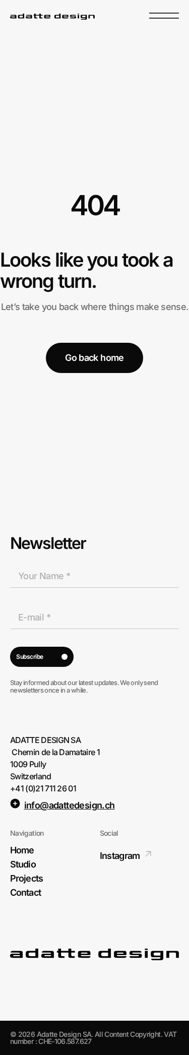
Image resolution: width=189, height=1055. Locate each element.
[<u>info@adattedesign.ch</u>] (15, 803)
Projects (26, 878)
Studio (23, 864)
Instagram (120, 855)
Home (22, 850)
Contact (25, 892)
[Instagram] (148, 854)
